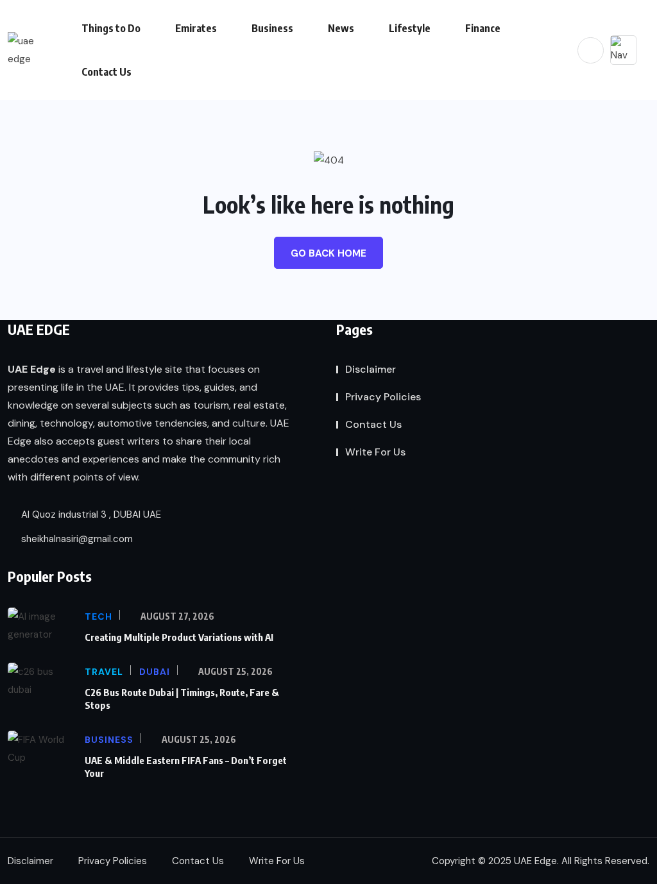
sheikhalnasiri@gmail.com (76, 538)
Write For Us (375, 452)
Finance (482, 28)
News (341, 28)
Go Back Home (328, 253)
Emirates (196, 28)
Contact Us (106, 71)
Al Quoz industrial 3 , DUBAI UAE (90, 514)
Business (272, 28)
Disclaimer (370, 369)
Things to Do (111, 28)
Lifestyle (410, 28)
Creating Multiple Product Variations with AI (179, 637)
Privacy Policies (383, 397)
